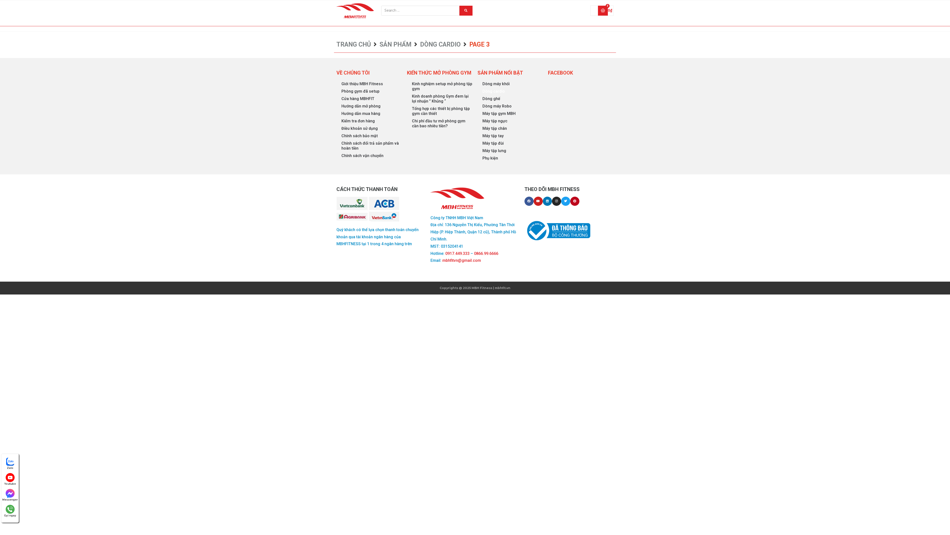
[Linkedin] (547, 201)
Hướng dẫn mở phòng (360, 106)
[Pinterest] (574, 201)
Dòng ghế (491, 98)
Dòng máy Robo (497, 106)
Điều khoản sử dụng (359, 128)
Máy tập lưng (494, 150)
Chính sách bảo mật (359, 136)
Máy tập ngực (494, 121)
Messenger (10, 499)
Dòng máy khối (496, 83)
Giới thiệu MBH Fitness (362, 83)
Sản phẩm (395, 44)
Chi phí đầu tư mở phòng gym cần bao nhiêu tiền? (438, 123)
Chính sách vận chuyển (362, 155)
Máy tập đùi (493, 143)
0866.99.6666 (486, 253)
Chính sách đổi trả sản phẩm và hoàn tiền (370, 146)
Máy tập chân (494, 128)
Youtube (10, 483)
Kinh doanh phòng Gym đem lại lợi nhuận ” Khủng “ (440, 99)
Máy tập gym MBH (499, 113)
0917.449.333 (457, 253)
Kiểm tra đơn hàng (358, 121)
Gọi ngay (10, 515)
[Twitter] (565, 201)
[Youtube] (538, 201)
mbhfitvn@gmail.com (461, 260)
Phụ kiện (490, 158)
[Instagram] (556, 201)
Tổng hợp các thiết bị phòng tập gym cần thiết (441, 111)
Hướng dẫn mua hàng (360, 113)
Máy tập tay (493, 136)
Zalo (10, 468)
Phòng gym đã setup (360, 91)
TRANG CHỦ (353, 44)
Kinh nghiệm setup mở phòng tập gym (442, 86)
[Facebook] (529, 201)
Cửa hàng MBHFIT (357, 98)
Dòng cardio (440, 44)
